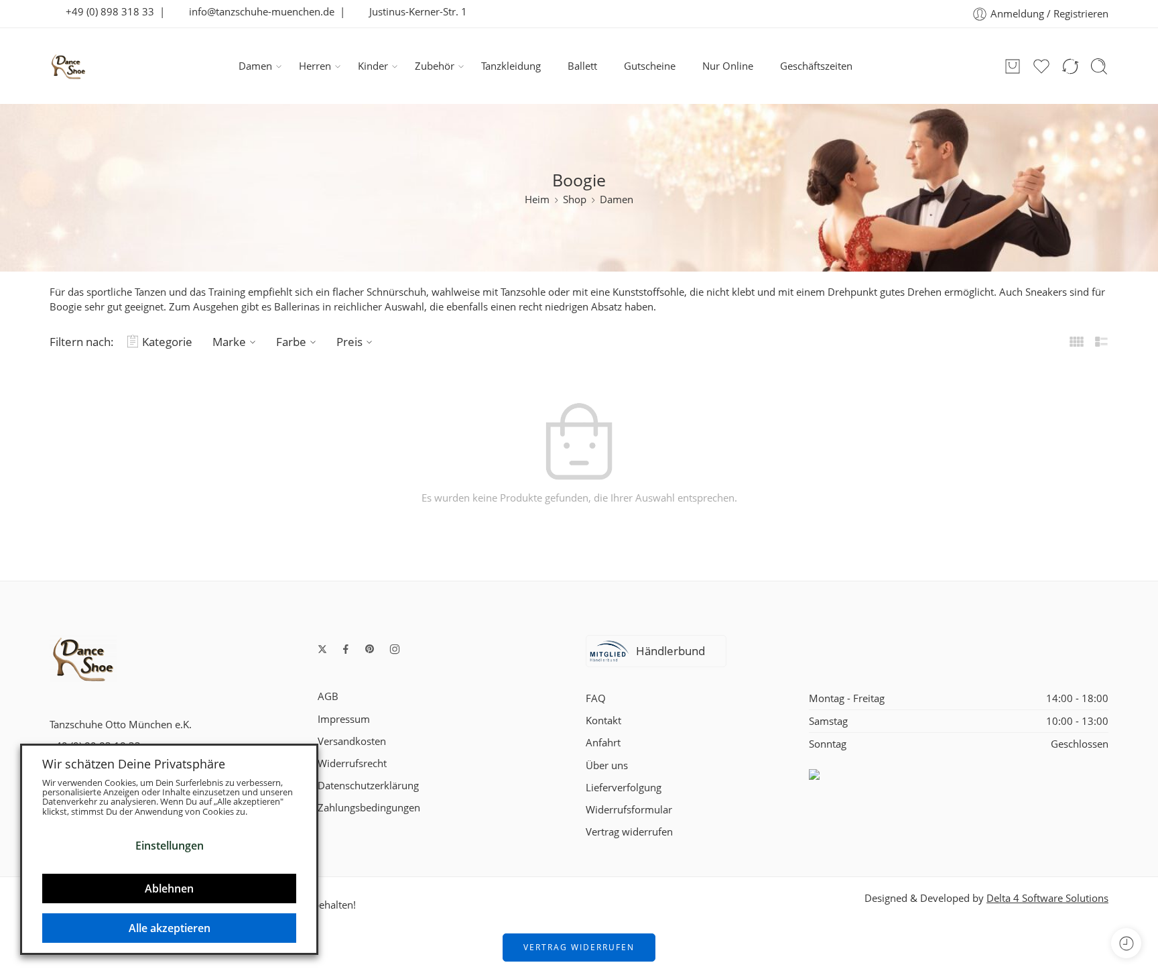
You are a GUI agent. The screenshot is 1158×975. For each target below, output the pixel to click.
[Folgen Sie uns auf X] (322, 649)
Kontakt (603, 720)
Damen (255, 66)
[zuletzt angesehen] (1126, 943)
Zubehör (434, 66)
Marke (229, 341)
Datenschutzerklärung (368, 785)
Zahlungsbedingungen (369, 807)
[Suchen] (1099, 66)
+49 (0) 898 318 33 (106, 11)
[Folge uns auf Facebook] (345, 649)
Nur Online (727, 66)
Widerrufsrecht (352, 763)
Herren (315, 66)
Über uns (607, 765)
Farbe (291, 341)
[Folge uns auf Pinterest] (370, 649)
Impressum (344, 719)
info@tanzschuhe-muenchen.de (257, 11)
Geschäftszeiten (816, 66)
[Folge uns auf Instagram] (395, 649)
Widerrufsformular (629, 809)
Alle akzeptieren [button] (169, 928)
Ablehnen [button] (169, 888)
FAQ (596, 698)
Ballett (582, 66)
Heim (537, 199)
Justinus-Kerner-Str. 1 (414, 11)
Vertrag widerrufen (629, 831)
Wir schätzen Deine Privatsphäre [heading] (133, 764)
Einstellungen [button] (169, 845)
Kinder (373, 66)
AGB (328, 696)
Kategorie (167, 341)
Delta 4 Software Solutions (1047, 898)
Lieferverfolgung (623, 787)
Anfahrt (603, 742)
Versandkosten (352, 741)
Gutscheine (650, 66)
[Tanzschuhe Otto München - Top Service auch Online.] (68, 66)
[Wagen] (1012, 66)
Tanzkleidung (511, 66)
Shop (574, 199)
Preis (349, 341)
